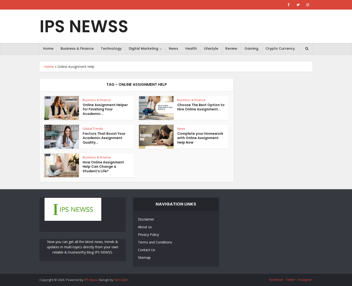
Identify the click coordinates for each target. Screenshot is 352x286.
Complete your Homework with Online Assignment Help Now (200, 138)
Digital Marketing (143, 48)
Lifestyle (211, 48)
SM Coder (121, 280)
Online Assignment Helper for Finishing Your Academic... (105, 109)
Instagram (305, 279)
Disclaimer (146, 219)
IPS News (90, 280)
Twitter (290, 279)
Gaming (251, 48)
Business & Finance (77, 48)
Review (231, 48)
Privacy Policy (148, 234)
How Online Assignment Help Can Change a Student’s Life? (103, 167)
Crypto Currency (280, 48)
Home (48, 48)
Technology (111, 48)
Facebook (276, 279)
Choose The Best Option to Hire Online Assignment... (201, 107)
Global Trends (93, 128)
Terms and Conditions (155, 242)
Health (191, 48)
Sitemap (144, 257)
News (173, 48)
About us (145, 227)
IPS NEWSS (84, 26)
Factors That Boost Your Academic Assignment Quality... (104, 138)
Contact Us (146, 250)
